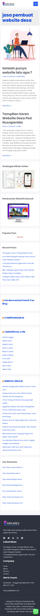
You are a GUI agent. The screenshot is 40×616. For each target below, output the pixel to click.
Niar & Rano (6, 366)
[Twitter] (9, 538)
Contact (6, 574)
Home (5, 566)
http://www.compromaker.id (12, 467)
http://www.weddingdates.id (12, 485)
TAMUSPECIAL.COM (14, 331)
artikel (19, 126)
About (5, 568)
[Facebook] (4, 538)
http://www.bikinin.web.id (11, 473)
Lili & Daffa (6, 358)
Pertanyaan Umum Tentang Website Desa (17, 253)
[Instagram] (18, 538)
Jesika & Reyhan (7, 355)
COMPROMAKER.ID (14, 317)
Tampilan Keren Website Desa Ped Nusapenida (17, 118)
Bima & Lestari (7, 348)
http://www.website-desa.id (12, 491)
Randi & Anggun (8, 337)
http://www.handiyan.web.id (12, 479)
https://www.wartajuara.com (12, 503)
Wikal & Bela (6, 369)
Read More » (7, 105)
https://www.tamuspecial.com (12, 497)
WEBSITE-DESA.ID (13, 381)
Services (6, 571)
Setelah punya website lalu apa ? (17, 70)
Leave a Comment (8, 76)
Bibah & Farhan (7, 351)
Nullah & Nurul (7, 344)
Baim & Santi (7, 341)
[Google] (13, 538)
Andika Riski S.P (7, 362)
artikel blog (21, 76)
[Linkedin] (22, 538)
